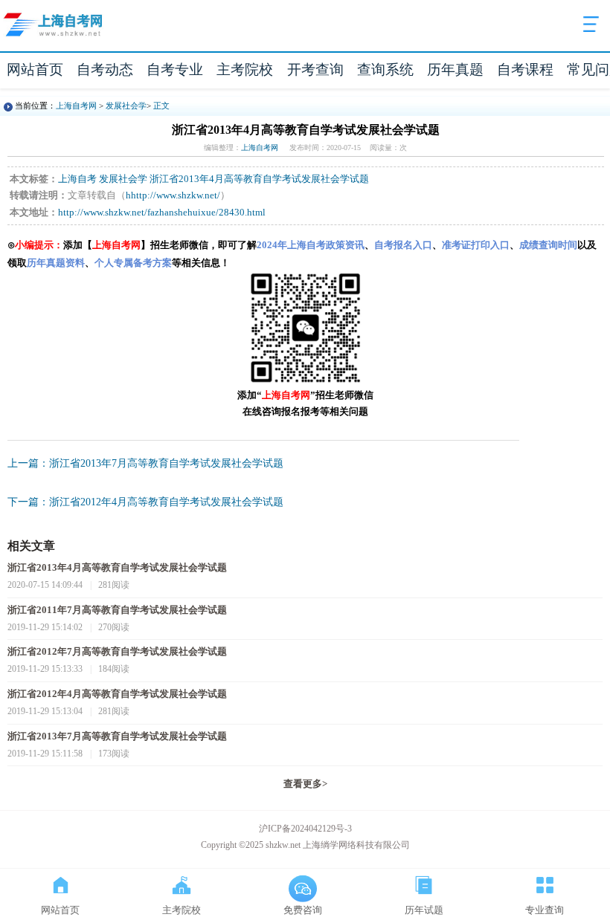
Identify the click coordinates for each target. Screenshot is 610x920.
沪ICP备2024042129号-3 (305, 828)
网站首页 (35, 69)
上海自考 (77, 179)
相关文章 (31, 546)
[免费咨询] (302, 882)
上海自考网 (76, 105)
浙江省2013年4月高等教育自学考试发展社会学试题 (259, 179)
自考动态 (105, 69)
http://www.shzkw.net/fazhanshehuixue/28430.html (162, 212)
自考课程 (525, 69)
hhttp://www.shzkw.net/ (173, 195)
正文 (161, 105)
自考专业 (175, 69)
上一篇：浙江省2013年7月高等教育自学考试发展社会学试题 (145, 463)
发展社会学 (126, 105)
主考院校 (244, 69)
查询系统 (385, 69)
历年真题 (455, 69)
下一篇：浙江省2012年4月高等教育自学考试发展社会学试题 (145, 502)
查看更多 (305, 784)
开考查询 (315, 69)
